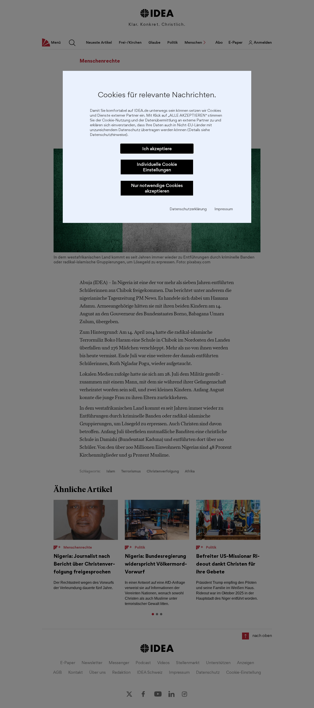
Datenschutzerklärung (188, 209)
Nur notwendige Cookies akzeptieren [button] (157, 188)
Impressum (223, 209)
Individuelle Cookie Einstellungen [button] (157, 167)
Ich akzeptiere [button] (157, 148)
